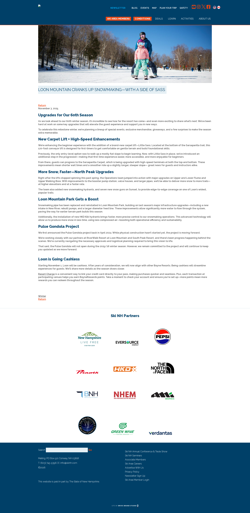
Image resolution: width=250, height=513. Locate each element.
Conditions (142, 18)
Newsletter (117, 8)
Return (42, 105)
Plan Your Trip (168, 8)
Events (145, 8)
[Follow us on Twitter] (203, 8)
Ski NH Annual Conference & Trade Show (146, 451)
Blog (134, 8)
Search (41, 450)
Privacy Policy (132, 471)
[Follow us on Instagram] (198, 8)
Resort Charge (46, 274)
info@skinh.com (68, 463)
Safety (184, 8)
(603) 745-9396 (48, 463)
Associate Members (135, 459)
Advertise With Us (134, 467)
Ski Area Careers (133, 463)
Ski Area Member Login (137, 479)
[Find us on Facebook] (208, 8)
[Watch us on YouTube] (194, 8)
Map (154, 8)
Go (90, 450)
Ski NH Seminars (133, 455)
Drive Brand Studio (127, 506)
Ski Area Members (118, 18)
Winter (42, 296)
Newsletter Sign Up (135, 475)
